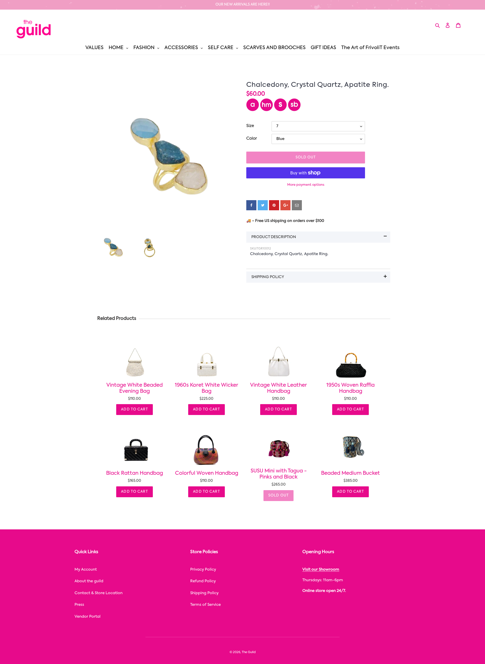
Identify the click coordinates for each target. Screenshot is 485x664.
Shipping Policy (204, 593)
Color (251, 139)
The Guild (249, 652)
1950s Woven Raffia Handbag (350, 388)
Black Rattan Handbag (134, 473)
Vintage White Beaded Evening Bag (134, 388)
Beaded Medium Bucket (350, 473)
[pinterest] (274, 205)
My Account (86, 569)
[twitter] (263, 205)
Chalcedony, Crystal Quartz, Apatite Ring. (317, 85)
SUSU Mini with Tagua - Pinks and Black (279, 474)
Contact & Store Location (99, 593)
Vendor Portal (88, 616)
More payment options (305, 184)
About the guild (89, 581)
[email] (297, 205)
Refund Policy (203, 581)
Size (250, 126)
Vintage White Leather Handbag (278, 388)
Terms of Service (205, 605)
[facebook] (251, 205)
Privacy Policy (203, 569)
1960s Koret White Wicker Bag (206, 388)
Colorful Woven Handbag (206, 473)
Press (79, 605)
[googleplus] (285, 205)
